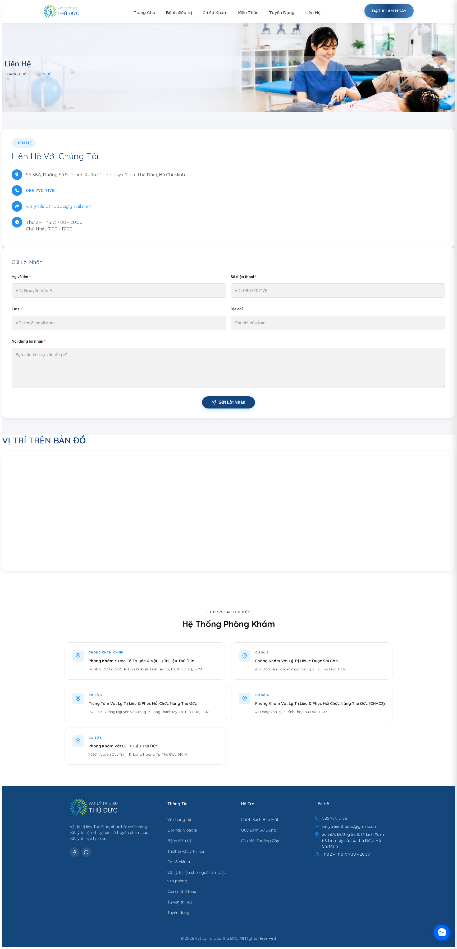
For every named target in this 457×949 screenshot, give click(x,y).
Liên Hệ (313, 12)
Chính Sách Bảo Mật (259, 819)
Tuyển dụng (178, 912)
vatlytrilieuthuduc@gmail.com (58, 206)
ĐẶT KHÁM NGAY (389, 10)
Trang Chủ (144, 12)
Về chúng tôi (179, 819)
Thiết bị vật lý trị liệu (185, 851)
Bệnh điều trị (179, 840)
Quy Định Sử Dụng (258, 830)
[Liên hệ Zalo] (442, 933)
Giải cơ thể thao (181, 891)
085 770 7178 (40, 190)
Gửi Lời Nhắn (231, 402)
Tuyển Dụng (282, 12)
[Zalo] (86, 852)
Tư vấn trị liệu (179, 902)
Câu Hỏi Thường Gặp (260, 840)
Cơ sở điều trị (179, 862)
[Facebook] (74, 852)
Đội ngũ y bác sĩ (182, 830)
